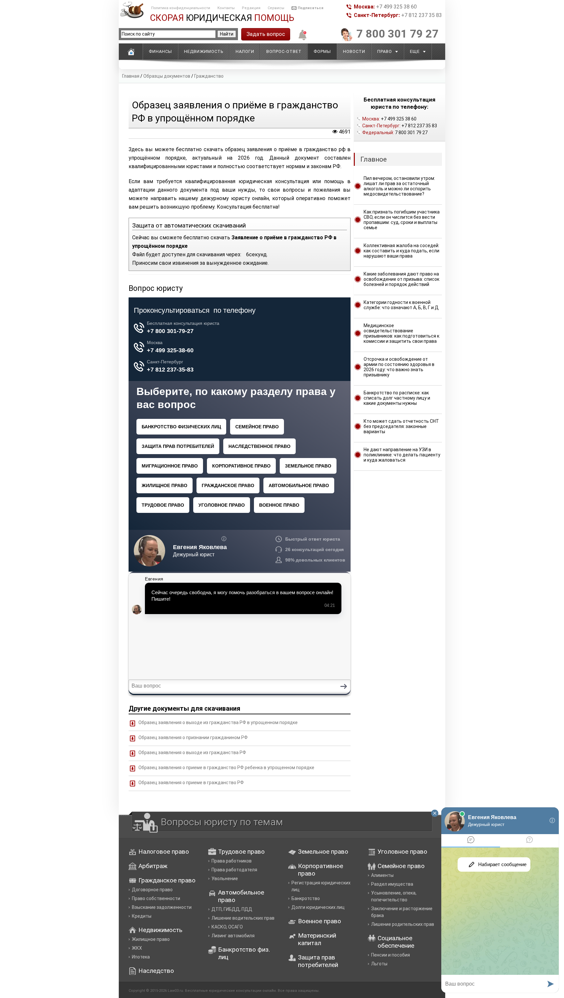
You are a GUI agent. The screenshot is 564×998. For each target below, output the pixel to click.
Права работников (232, 860)
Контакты (226, 8)
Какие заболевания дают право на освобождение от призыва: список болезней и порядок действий (401, 279)
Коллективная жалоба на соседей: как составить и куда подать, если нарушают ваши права (401, 251)
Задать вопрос (265, 34)
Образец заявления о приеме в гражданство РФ (191, 782)
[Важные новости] (301, 39)
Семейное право (401, 866)
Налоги (245, 51)
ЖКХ (137, 948)
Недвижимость (204, 51)
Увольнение (225, 878)
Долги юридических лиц (318, 907)
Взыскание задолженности (162, 907)
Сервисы (276, 8)
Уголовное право (402, 851)
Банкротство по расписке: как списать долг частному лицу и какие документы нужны (397, 398)
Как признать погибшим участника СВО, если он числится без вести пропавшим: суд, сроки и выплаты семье (402, 219)
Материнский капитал (317, 939)
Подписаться (310, 8)
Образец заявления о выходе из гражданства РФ (192, 752)
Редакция (251, 8)
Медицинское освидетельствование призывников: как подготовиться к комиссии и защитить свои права (401, 333)
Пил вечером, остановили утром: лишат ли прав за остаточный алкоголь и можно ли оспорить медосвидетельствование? (399, 186)
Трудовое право (241, 851)
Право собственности (156, 898)
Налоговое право (163, 851)
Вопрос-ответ (284, 51)
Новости (354, 51)
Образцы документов (166, 76)
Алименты (382, 875)
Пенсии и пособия (390, 955)
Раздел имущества (392, 884)
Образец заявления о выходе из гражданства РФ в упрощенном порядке (218, 722)
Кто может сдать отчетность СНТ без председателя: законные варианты (401, 426)
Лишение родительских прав (402, 924)
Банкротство (305, 898)
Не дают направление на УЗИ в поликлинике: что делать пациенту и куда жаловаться (402, 455)
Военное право (319, 921)
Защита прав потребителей (318, 961)
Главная (130, 76)
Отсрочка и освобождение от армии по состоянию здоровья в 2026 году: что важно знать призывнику (399, 366)
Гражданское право (167, 880)
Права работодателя (234, 869)
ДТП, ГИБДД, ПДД (232, 909)
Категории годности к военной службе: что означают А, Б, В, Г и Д (401, 305)
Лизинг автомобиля (233, 935)
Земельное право (323, 851)
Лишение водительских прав (243, 918)
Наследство (156, 970)
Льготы (379, 963)
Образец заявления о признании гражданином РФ (193, 737)
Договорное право (152, 889)
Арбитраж (152, 866)
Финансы (160, 51)
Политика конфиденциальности (180, 8)
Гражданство (209, 76)
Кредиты (141, 916)
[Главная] (131, 51)
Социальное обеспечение (396, 941)
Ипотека (141, 956)
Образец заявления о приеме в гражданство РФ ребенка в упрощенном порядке (226, 767)
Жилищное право (151, 939)
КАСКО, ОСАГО (227, 926)
